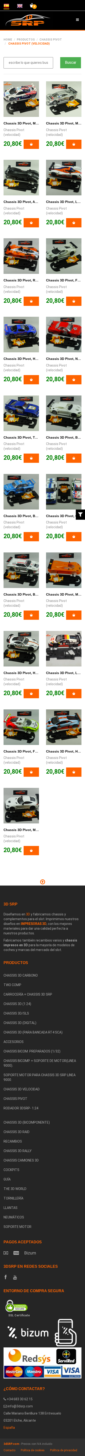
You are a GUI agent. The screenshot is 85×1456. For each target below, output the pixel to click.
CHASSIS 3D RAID (17, 1132)
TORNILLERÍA (13, 1198)
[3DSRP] (42, 1115)
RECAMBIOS (13, 1141)
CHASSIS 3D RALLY (18, 1151)
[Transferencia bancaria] (6, 1253)
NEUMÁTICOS (14, 1217)
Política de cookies (33, 1450)
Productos (26, 39)
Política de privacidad (63, 1450)
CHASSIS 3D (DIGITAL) (20, 1023)
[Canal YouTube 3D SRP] (15, 1277)
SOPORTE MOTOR (17, 1227)
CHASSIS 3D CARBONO (21, 975)
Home (8, 39)
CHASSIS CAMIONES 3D (21, 1160)
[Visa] (16, 1253)
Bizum (30, 1252)
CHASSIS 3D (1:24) (17, 1004)
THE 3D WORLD (15, 1189)
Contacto (9, 1450)
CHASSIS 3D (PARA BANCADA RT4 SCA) (33, 1032)
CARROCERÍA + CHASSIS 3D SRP (28, 994)
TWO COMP (12, 985)
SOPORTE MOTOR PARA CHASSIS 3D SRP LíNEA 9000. (40, 1077)
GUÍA (7, 1179)
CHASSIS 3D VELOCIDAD (22, 1089)
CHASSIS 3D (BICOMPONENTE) (27, 1122)
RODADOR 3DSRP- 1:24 (21, 1108)
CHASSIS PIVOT (50, 39)
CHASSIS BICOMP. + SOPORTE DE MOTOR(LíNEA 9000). (40, 1063)
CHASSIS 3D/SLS (16, 1013)
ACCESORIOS (14, 1042)
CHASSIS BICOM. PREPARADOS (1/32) (32, 1051)
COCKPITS (11, 1170)
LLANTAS (10, 1208)
